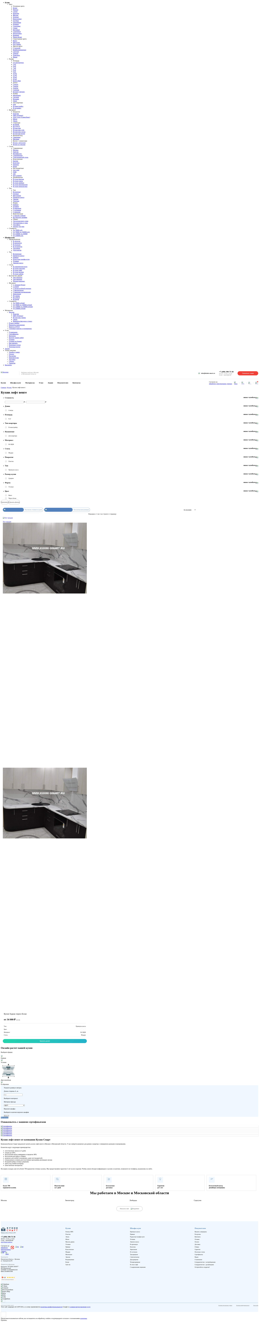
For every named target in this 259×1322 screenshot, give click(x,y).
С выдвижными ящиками (138, 1267)
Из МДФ (16, 124)
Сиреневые (17, 31)
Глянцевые (16, 137)
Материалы (30, 383)
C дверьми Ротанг (19, 285)
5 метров (16, 90)
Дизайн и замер (14, 352)
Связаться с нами (248, 373)
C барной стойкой (19, 215)
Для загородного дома (20, 221)
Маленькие (17, 95)
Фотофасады (17, 154)
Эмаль (15, 121)
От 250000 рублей (19, 308)
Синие (15, 11)
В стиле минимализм (20, 185)
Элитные (16, 201)
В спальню (16, 245)
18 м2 (15, 77)
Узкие (15, 101)
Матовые (16, 139)
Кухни (7, 2)
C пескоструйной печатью (22, 288)
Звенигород (69, 1200)
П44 (14, 104)
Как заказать (13, 343)
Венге (15, 41)
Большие (16, 99)
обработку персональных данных (220, 384)
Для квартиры (12, 436)
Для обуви (16, 248)
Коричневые (17, 19)
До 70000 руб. (18, 230)
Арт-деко (16, 170)
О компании (13, 332)
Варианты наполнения (17, 325)
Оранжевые (17, 22)
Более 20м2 (17, 81)
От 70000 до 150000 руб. (21, 232)
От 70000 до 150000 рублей (22, 305)
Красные (16, 13)
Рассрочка (12, 356)
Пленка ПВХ (69, 1232)
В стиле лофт (17, 270)
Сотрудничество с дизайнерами (204, 1264)
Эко (14, 174)
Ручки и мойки (14, 323)
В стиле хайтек (18, 274)
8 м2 (14, 70)
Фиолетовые (17, 33)
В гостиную (133, 1252)
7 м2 (14, 68)
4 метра (15, 88)
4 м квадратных (18, 62)
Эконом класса (18, 263)
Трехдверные (17, 279)
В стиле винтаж (18, 179)
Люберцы (133, 1200)
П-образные (17, 208)
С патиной (16, 48)
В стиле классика (19, 268)
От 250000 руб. (18, 236)
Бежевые (16, 35)
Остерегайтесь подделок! (202, 1267)
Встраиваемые (69, 1259)
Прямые (16, 205)
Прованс (16, 164)
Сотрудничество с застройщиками (205, 1262)
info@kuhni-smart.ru (208, 373)
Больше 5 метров (19, 92)
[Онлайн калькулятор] (235, 382)
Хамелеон (16, 55)
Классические (69, 1249)
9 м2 (14, 72)
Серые (15, 28)
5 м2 (14, 64)
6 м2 (14, 66)
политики (83, 1318)
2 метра (15, 84)
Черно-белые (17, 37)
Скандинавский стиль (20, 157)
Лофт (15, 172)
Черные (15, 10)
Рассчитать (4, 1117)
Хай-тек (16, 152)
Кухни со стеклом (19, 144)
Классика (16, 163)
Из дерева (16, 296)
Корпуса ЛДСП (14, 327)
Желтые (15, 15)
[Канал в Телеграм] (249, 383)
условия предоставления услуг (80, 1307)
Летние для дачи (18, 226)
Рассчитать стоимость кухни (33, 510)
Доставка (12, 359)
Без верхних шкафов (20, 217)
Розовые (16, 24)
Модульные (17, 195)
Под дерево (17, 44)
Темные (15, 53)
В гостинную (17, 246)
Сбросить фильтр (14, 502)
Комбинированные (19, 50)
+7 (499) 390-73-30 (226, 372)
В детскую (16, 241)
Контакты (12, 336)
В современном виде (20, 266)
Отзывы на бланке (15, 341)
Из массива (17, 128)
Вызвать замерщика (201, 1232)
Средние (16, 97)
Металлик (16, 42)
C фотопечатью (18, 290)
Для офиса (16, 225)
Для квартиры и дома (20, 223)
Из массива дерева (19, 318)
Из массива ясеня (19, 134)
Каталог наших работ (16, 338)
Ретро (15, 166)
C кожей (16, 287)
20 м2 (15, 79)
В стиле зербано (18, 183)
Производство (14, 358)
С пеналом (16, 212)
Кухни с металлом (19, 143)
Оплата (11, 354)
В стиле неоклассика (20, 186)
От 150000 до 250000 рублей (23, 307)
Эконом (15, 199)
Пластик (16, 113)
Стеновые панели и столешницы (20, 328)
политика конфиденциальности (51, 1307)
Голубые (16, 21)
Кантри (15, 161)
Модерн (15, 150)
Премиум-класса (13, 470)
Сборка (11, 361)
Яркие (15, 57)
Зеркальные (17, 294)
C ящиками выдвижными (22, 292)
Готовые (16, 194)
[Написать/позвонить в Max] (242, 382)
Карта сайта (255, 1305)
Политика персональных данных (225, 1305)
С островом (17, 210)
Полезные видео (14, 347)
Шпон (15, 119)
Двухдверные (17, 277)
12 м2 (15, 75)
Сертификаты (13, 334)
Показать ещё (124, 1208)
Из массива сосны (19, 132)
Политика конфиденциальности (242, 1305)
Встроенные (17, 254)
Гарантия (12, 363)
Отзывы (11, 339)
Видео (196, 1257)
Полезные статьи (15, 345)
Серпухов (197, 1200)
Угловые (16, 206)
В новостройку (18, 106)
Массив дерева (69, 1242)
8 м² (9, 419)
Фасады (11, 312)
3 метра (15, 86)
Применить (4, 502)
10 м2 (15, 73)
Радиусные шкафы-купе (21, 259)
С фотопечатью (134, 1257)
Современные (18, 155)
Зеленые (16, 17)
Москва (4, 1200)
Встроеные (17, 192)
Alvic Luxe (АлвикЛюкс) (21, 117)
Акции (7, 348)
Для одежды (17, 250)
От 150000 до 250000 (20, 234)
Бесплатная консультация (81, 510)
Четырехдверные (19, 281)
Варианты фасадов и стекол (22, 321)
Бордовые (16, 30)
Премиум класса (18, 197)
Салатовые (16, 26)
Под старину (17, 175)
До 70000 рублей (19, 303)
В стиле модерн (18, 272)
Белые (15, 8)
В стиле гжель (18, 181)
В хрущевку (17, 108)
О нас (41, 383)
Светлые (16, 52)
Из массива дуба (18, 130)
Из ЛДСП (16, 126)
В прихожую (17, 243)
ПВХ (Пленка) (18, 115)
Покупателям (62, 383)
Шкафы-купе (10, 237)
